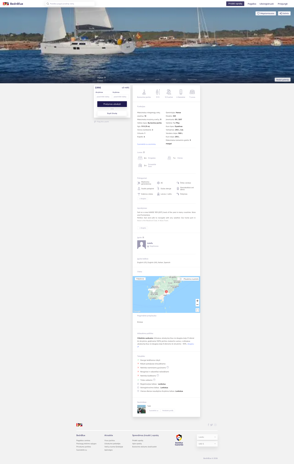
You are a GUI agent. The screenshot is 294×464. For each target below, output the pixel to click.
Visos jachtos (109, 440)
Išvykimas (116, 92)
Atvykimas (99, 92)
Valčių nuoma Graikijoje (113, 447)
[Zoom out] (197, 305)
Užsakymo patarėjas (112, 443)
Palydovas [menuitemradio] (140, 279)
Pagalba (252, 3)
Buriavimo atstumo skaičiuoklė (144, 447)
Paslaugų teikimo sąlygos (86, 443)
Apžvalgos (108, 450)
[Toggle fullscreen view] (197, 310)
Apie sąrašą (137, 443)
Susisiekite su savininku (146, 144)
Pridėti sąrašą (137, 440)
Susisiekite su (153, 410)
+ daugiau (142, 198)
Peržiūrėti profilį (167, 410)
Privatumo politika (83, 447)
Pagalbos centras (83, 440)
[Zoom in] (197, 301)
